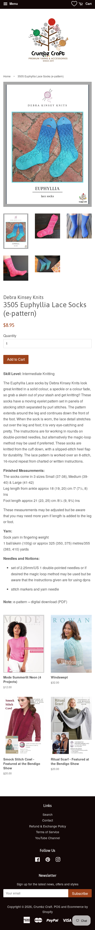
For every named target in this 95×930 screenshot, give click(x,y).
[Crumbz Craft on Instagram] (57, 860)
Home (7, 76)
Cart (88, 3)
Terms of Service (47, 832)
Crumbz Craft (43, 906)
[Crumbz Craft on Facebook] (37, 860)
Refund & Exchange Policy (47, 826)
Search (48, 814)
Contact (47, 820)
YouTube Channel (47, 838)
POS (57, 906)
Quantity (9, 335)
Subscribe (80, 893)
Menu (13, 3)
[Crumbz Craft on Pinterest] (47, 860)
